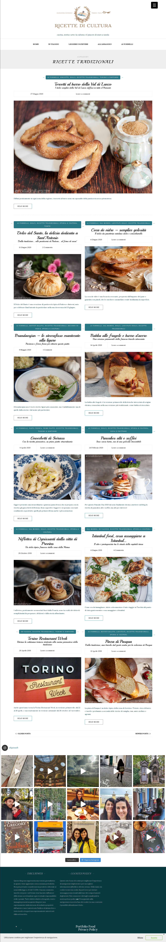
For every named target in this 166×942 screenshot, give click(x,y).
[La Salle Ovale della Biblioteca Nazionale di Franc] (50, 771)
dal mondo (105, 223)
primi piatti (49, 428)
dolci (73, 77)
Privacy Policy (87, 929)
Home (36, 44)
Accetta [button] (154, 938)
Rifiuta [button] (140, 938)
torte (47, 226)
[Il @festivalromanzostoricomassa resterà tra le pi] (116, 804)
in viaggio (53, 44)
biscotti (64, 77)
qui (77, 899)
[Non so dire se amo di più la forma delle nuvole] (83, 771)
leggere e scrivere (78, 44)
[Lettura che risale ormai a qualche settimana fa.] (17, 771)
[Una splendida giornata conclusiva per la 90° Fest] (116, 837)
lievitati (121, 632)
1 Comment (47, 350)
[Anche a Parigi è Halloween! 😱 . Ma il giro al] (149, 771)
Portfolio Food (85, 926)
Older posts (24, 734)
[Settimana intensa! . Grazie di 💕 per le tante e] (83, 837)
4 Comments (119, 550)
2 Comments (47, 247)
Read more (22, 206)
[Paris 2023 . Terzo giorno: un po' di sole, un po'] (17, 804)
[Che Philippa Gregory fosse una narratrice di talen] (17, 837)
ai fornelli (127, 44)
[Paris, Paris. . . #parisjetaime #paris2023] (116, 771)
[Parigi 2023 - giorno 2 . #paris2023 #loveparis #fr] (50, 804)
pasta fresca (35, 428)
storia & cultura (68, 223)
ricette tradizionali (88, 77)
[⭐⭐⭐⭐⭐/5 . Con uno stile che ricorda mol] (149, 837)
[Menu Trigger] (154, 5)
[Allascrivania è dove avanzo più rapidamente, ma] (149, 804)
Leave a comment (83, 94)
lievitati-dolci (119, 223)
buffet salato (36, 326)
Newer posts (141, 734)
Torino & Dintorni (109, 77)
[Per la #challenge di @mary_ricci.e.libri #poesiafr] (50, 837)
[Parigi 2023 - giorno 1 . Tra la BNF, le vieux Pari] (83, 804)
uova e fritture (118, 431)
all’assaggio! (105, 44)
